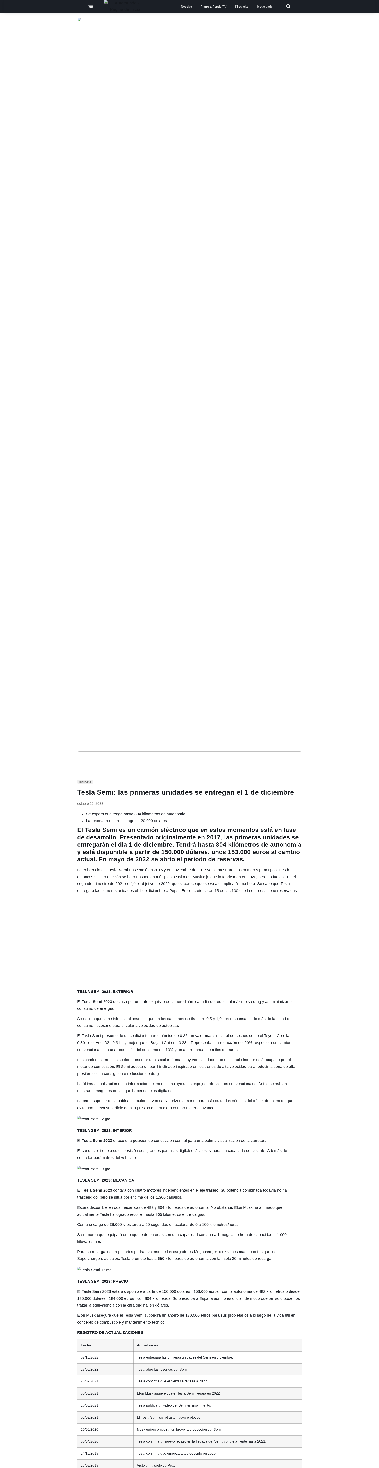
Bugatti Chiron (162, 1043)
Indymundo (265, 6)
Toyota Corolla (276, 1036)
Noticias (186, 6)
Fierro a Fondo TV (213, 6)
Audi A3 (102, 1043)
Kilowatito (241, 6)
